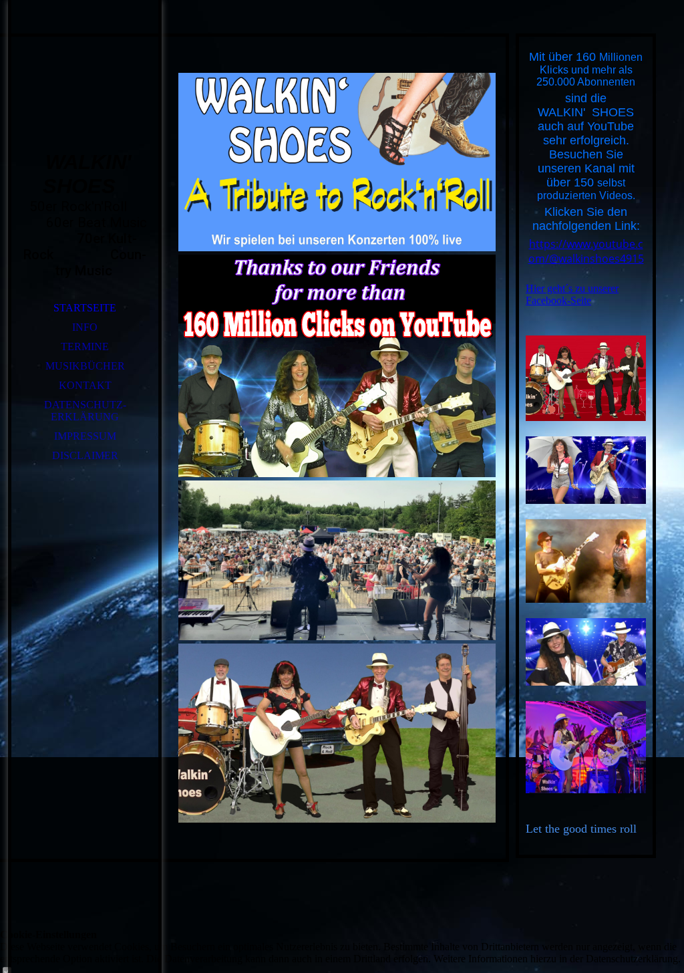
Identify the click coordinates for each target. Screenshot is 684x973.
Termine (85, 346)
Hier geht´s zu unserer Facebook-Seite (572, 294)
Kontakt (85, 385)
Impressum (85, 436)
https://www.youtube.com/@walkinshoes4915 (586, 251)
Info (85, 327)
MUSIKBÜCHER (85, 366)
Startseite (84, 307)
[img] (84, 93)
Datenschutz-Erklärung (85, 410)
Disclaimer (85, 455)
